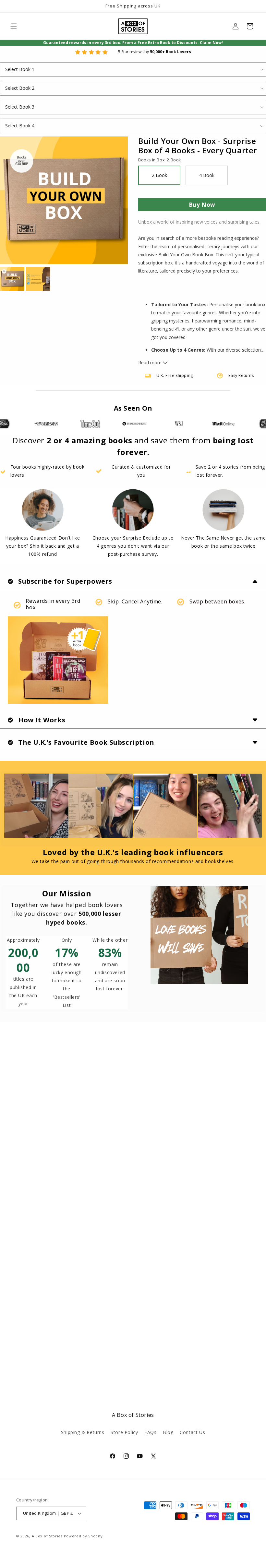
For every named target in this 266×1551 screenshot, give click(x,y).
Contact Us (192, 1432)
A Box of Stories (47, 1536)
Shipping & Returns (82, 1432)
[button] (13, 26)
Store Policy (124, 1432)
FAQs (150, 1432)
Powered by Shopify (83, 1536)
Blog (168, 1432)
